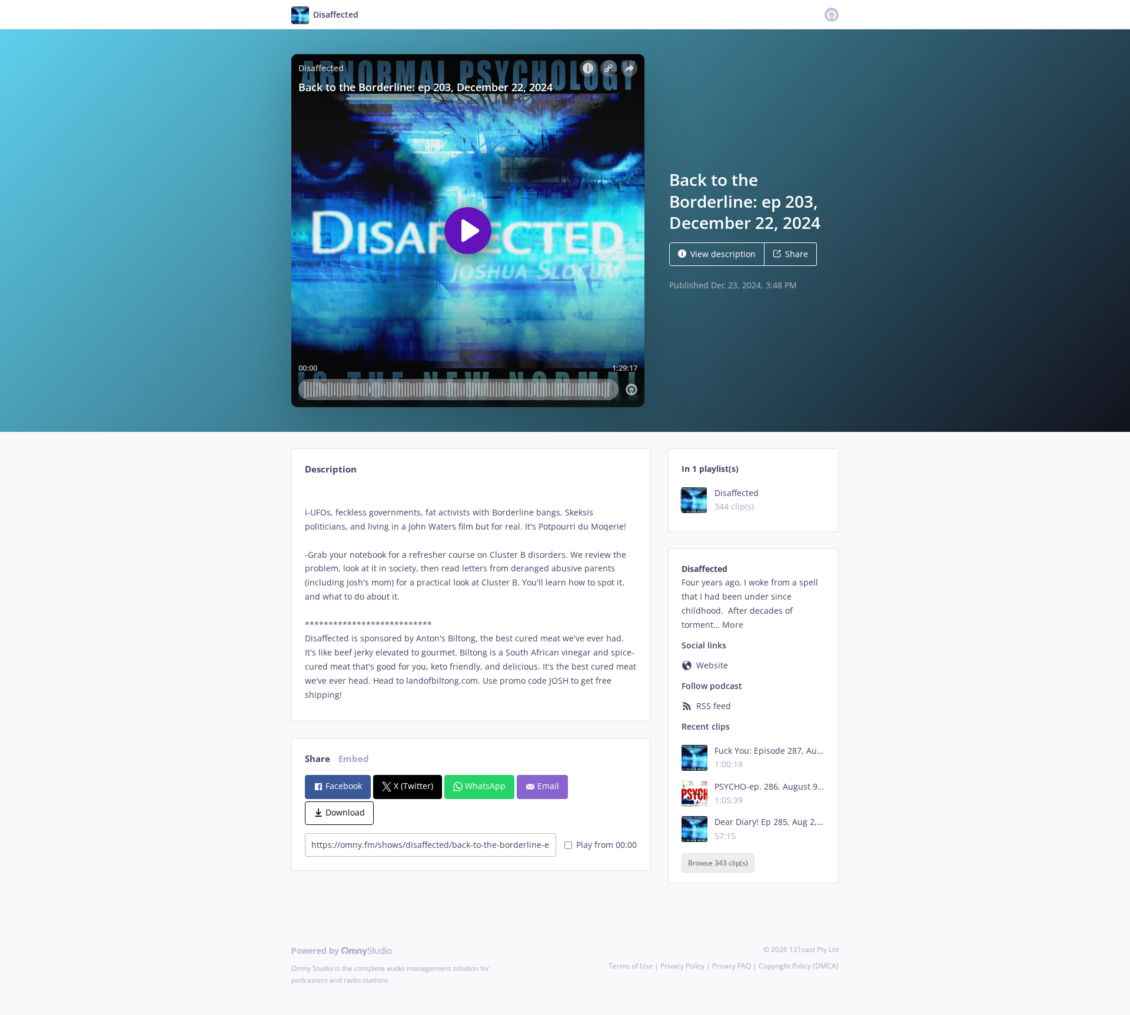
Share (796, 253)
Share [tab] (317, 759)
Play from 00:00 (606, 844)
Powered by (316, 950)
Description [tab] (331, 469)
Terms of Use (631, 966)
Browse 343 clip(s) (718, 863)
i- (307, 512)
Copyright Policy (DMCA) (799, 966)
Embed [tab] (353, 759)
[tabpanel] (470, 594)
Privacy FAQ (731, 966)
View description (723, 253)
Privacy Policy (682, 966)
